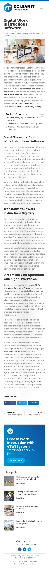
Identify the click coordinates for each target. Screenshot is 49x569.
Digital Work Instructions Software (27, 507)
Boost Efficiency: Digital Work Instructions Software (23, 119)
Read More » (20, 483)
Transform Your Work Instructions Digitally (25, 124)
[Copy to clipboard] (35, 544)
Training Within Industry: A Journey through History (27, 492)
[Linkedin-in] (24, 549)
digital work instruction (14, 94)
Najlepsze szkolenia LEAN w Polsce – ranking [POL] (28, 478)
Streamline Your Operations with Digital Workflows (23, 128)
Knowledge (20, 33)
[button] (41, 7)
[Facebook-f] (20, 549)
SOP (25, 82)
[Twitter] (29, 549)
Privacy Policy (29, 564)
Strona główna (9, 33)
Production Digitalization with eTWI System (29, 522)
